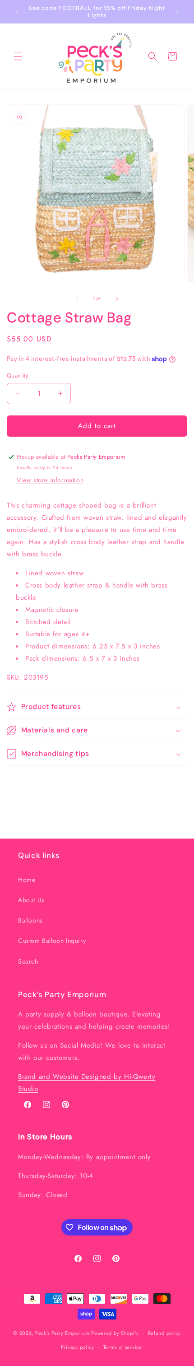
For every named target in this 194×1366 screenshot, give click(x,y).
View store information (50, 480)
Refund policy (164, 1333)
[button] (18, 56)
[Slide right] (117, 299)
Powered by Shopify (115, 1333)
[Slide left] (77, 299)
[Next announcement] (177, 12)
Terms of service (122, 1347)
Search (28, 961)
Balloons (30, 920)
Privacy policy (77, 1347)
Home (26, 879)
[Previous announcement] (17, 12)
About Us (31, 899)
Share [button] (24, 782)
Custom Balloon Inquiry (52, 940)
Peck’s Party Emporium (62, 1333)
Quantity (17, 375)
